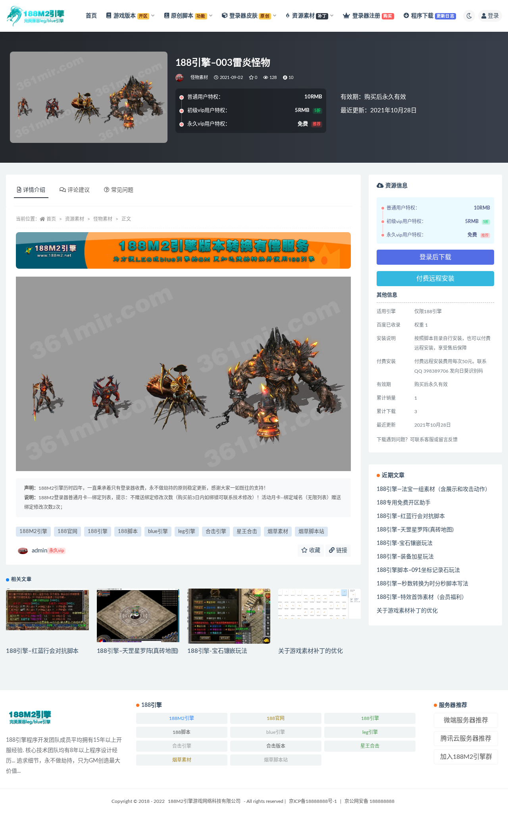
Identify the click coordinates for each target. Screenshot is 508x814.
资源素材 (74, 219)
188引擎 (98, 531)
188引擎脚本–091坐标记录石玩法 (418, 570)
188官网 (67, 531)
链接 (341, 550)
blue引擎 (158, 531)
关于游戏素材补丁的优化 (310, 651)
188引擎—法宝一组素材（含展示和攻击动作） (434, 489)
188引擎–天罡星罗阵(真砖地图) (138, 651)
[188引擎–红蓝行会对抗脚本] (47, 609)
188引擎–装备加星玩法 (405, 557)
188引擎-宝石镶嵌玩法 (217, 651)
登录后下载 (435, 257)
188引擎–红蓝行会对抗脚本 (42, 651)
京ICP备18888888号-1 (313, 801)
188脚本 (128, 531)
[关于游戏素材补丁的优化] (319, 604)
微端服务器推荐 (466, 720)
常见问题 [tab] (122, 190)
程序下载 (432, 16)
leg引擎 (186, 531)
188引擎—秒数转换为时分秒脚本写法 (422, 584)
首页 (91, 16)
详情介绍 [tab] (34, 190)
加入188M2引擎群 (466, 757)
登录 (493, 16)
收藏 (314, 550)
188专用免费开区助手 (404, 503)
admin (48, 551)
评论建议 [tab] (78, 190)
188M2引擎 (33, 531)
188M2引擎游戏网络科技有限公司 (204, 801)
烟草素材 (277, 531)
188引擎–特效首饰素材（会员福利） (422, 597)
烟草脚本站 (311, 531)
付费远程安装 (435, 278)
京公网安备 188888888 (369, 801)
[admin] (180, 78)
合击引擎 (216, 531)
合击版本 (275, 746)
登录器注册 (372, 16)
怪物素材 (199, 77)
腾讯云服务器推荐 (466, 738)
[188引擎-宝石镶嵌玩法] (228, 616)
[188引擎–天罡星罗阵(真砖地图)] (138, 615)
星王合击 (247, 531)
